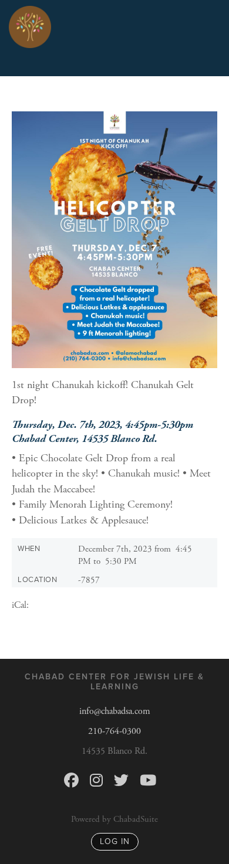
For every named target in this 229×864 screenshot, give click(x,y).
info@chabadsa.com (114, 711)
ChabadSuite (135, 819)
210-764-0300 (114, 731)
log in (115, 841)
